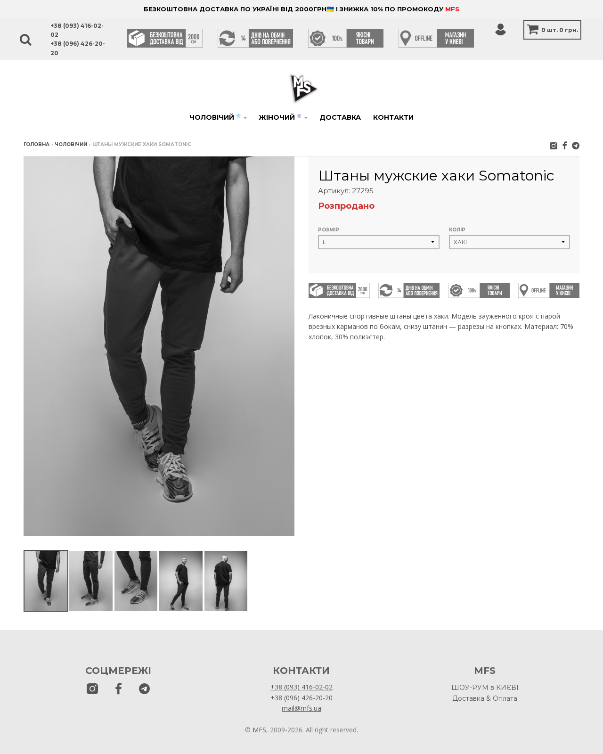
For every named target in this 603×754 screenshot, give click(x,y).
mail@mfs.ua (301, 708)
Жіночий (280, 117)
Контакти (393, 117)
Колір (457, 230)
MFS (452, 9)
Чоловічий (215, 117)
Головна (36, 144)
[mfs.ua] (553, 145)
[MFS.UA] (575, 145)
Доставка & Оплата (484, 698)
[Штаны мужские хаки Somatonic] (46, 581)
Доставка (340, 117)
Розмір (328, 230)
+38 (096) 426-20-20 (301, 697)
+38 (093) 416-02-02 (301, 686)
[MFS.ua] (564, 145)
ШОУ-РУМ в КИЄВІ (485, 687)
